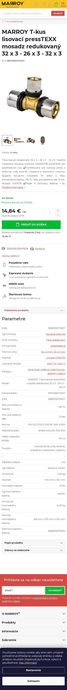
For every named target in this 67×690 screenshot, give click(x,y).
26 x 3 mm (47, 352)
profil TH (51, 363)
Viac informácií (28, 662)
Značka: (11, 256)
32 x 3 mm (59, 352)
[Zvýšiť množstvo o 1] (57, 211)
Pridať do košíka (33, 224)
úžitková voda (48, 369)
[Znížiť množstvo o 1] (57, 215)
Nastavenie (33, 670)
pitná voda (33, 369)
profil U (61, 363)
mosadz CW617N (55, 357)
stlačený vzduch (56, 373)
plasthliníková (58, 345)
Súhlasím (33, 681)
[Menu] (63, 4)
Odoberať (55, 590)
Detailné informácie (12, 187)
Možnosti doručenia (17, 248)
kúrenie (61, 369)
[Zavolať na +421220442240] (44, 4)
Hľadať (57, 13)
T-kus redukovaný (55, 340)
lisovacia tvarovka (55, 334)
